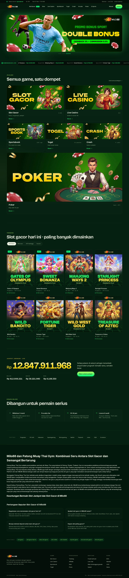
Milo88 (39, 469)
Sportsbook (60, 6)
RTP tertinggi (29, 243)
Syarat (90, 567)
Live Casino (51, 6)
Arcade (80, 6)
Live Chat (110, 1)
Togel (68, 6)
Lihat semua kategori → (115, 80)
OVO (108, 564)
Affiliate (71, 561)
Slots (43, 6)
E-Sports (93, 6)
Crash (74, 6)
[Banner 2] (65, 53)
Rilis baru (20, 243)
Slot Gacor (34, 6)
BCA (108, 559)
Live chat (90, 561)
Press (70, 567)
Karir (70, 564)
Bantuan (104, 1)
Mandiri (109, 561)
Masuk (111, 6)
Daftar (119, 6)
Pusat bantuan (92, 559)
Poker (87, 6)
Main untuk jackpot (85, 374)
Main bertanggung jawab (95, 564)
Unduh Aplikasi (118, 1)
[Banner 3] (69, 53)
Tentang (71, 559)
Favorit (39, 243)
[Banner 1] (60, 53)
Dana (108, 567)
